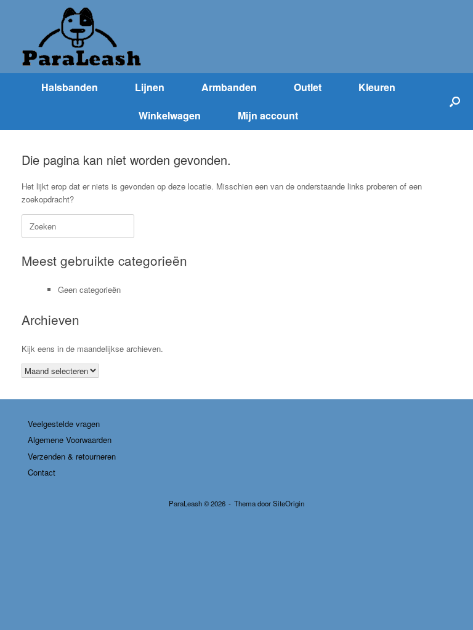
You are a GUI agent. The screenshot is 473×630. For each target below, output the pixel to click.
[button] (455, 101)
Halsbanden (69, 87)
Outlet (307, 87)
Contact (41, 472)
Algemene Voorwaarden (69, 439)
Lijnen (149, 87)
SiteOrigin (288, 503)
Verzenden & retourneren (72, 456)
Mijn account (268, 115)
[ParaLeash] (83, 36)
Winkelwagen (170, 115)
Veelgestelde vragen (64, 423)
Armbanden (229, 87)
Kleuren (376, 87)
